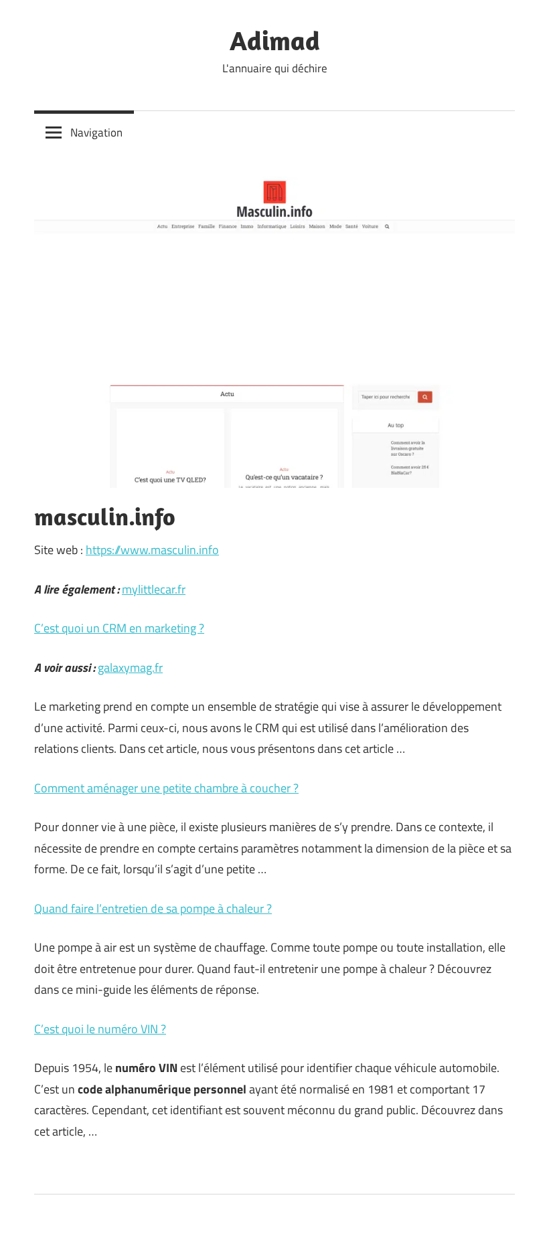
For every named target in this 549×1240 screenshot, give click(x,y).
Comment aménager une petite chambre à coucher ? (166, 788)
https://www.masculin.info (152, 550)
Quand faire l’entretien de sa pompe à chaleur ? (153, 908)
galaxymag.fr (130, 667)
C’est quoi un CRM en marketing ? (119, 628)
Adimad (275, 40)
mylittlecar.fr (153, 589)
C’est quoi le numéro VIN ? (100, 1029)
